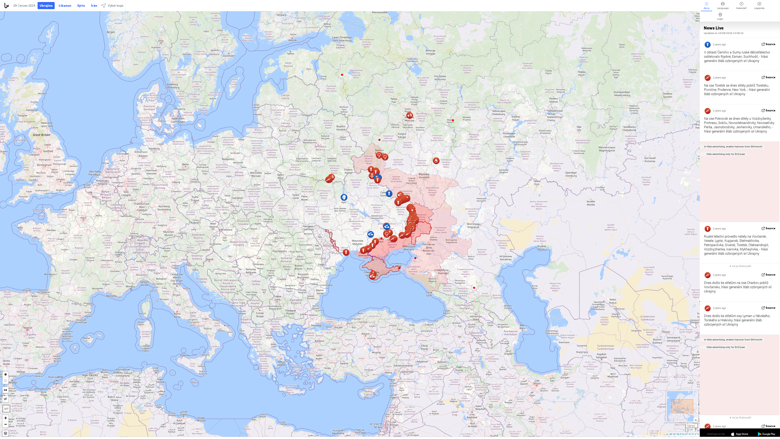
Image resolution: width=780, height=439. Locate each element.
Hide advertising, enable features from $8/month (734, 146)
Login (720, 18)
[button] (381, 238)
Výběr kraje (116, 6)
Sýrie (81, 6)
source (770, 44)
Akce (706, 8)
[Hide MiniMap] (695, 420)
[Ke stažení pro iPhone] (740, 434)
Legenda (759, 8)
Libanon (65, 6)
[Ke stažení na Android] (766, 434)
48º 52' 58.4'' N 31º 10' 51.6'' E (684, 434)
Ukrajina (46, 6)
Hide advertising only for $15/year (726, 154)
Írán (94, 6)
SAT (6, 408)
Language (723, 8)
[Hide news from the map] (5, 399)
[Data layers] (5, 433)
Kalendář (741, 8)
